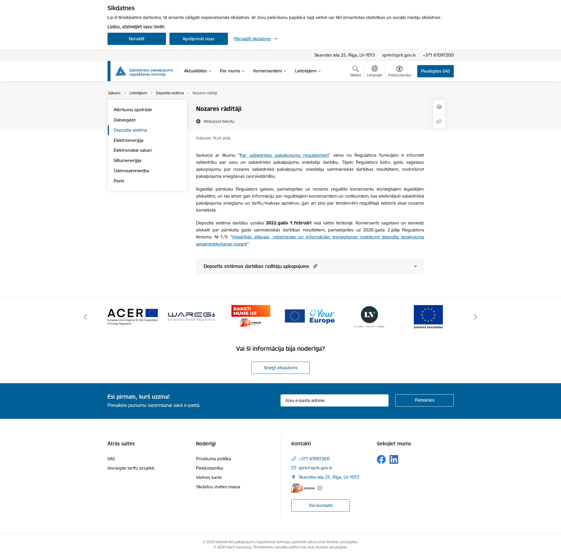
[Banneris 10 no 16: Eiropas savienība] (428, 316)
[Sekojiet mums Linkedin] (393, 459)
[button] (314, 266)
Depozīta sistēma (130, 130)
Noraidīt (136, 38)
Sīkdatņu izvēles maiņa (218, 486)
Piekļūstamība (209, 468)
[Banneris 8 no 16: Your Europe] (310, 316)
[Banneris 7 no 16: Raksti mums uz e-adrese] (250, 316)
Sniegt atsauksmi (280, 367)
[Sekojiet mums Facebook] (381, 459)
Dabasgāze (125, 120)
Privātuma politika (213, 458)
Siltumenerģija (127, 160)
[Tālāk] (476, 317)
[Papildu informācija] (320, 488)
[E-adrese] (303, 488)
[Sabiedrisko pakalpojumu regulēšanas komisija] (144, 71)
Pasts (119, 181)
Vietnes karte (209, 477)
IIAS (111, 458)
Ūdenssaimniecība (131, 170)
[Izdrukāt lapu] (439, 107)
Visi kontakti (321, 505)
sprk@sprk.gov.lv (399, 55)
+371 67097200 (438, 55)
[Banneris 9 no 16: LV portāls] (369, 316)
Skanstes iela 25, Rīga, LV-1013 (344, 55)
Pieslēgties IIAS (435, 71)
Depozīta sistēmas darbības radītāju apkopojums (256, 266)
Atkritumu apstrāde (133, 109)
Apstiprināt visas (198, 38)
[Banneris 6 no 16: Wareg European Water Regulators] (192, 316)
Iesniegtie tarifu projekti (131, 468)
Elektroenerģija (128, 140)
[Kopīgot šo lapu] (439, 121)
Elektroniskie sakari (133, 150)
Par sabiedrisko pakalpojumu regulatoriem (284, 155)
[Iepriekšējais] (85, 317)
